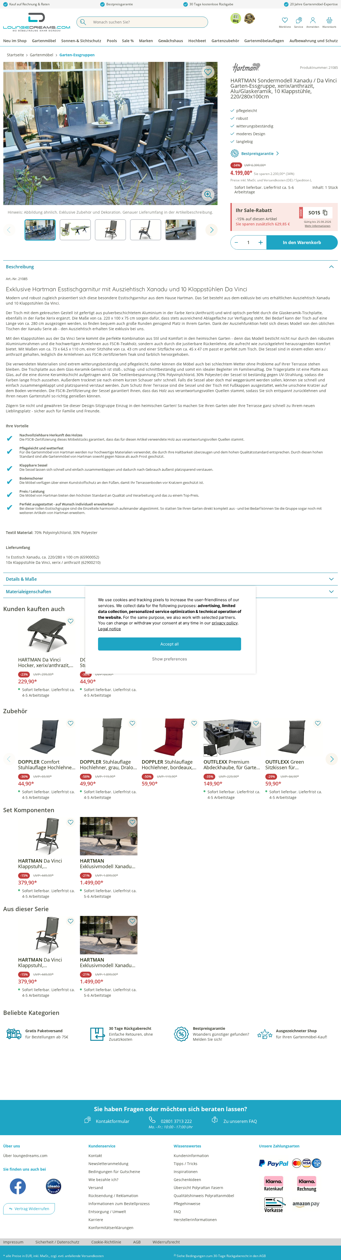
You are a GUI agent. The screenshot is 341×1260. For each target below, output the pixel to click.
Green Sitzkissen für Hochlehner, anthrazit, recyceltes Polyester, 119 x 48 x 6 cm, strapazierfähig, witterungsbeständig (292, 764)
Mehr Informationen (317, 226)
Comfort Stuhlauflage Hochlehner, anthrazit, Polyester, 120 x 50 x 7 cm (46, 764)
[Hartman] (246, 68)
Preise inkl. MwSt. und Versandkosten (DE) (271, 180)
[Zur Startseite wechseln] (36, 22)
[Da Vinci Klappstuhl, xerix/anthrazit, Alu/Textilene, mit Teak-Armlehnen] (47, 836)
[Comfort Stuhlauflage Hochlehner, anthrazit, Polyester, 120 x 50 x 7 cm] (47, 737)
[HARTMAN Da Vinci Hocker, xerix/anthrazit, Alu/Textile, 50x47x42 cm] (47, 635)
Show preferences (169, 658)
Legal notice (109, 628)
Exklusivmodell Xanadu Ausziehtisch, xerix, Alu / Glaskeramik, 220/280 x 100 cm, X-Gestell (107, 863)
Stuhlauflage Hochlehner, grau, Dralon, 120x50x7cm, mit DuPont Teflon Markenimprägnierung (108, 764)
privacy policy (225, 622)
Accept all (169, 644)
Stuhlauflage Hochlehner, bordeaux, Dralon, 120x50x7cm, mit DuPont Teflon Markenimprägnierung (169, 764)
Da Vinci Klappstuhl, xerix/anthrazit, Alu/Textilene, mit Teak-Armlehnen (44, 863)
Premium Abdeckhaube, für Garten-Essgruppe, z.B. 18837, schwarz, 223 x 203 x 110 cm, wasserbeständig (232, 764)
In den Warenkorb (302, 242)
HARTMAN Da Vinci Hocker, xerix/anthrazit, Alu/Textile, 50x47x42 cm (45, 662)
